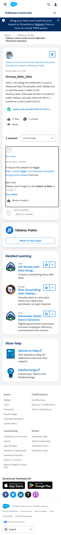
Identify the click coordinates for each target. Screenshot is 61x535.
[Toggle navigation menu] (54, 13)
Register (39, 24)
